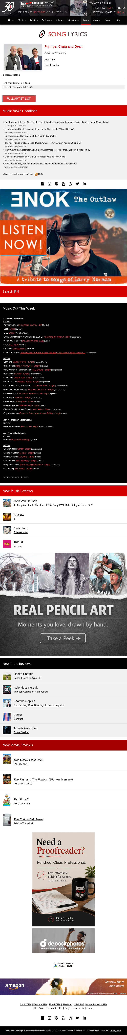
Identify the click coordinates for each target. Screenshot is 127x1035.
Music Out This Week (19, 308)
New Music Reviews (18, 491)
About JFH (25, 1004)
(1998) (18, 87)
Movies (96, 20)
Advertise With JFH (96, 1004)
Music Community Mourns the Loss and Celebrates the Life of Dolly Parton (41, 163)
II (14, 518)
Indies (59, 20)
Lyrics (86, 20)
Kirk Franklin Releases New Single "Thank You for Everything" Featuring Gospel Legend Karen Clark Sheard (56, 122)
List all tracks (51, 65)
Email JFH (55, 1004)
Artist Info (49, 59)
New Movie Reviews (18, 745)
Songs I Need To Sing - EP (28, 678)
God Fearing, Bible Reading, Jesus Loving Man (39, 705)
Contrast (18, 718)
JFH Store (39, 1008)
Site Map (67, 1004)
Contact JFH (40, 1004)
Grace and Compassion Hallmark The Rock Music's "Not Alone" (35, 157)
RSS (40, 174)
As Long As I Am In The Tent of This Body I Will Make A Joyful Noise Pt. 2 (53, 353)
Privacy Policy (115, 1031)
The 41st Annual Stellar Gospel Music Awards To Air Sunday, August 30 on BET (43, 143)
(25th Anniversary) (43, 779)
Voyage (18, 546)
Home (10, 20)
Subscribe (79, 1008)
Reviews (46, 20)
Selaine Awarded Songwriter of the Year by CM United (30, 136)
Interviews (72, 20)
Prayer (68, 1008)
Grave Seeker (21, 732)
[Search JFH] (118, 20)
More (108, 20)
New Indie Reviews (17, 663)
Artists (33, 20)
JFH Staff (79, 1004)
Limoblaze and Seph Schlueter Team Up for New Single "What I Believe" (39, 129)
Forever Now (21, 532)
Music (21, 20)
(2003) (16, 83)
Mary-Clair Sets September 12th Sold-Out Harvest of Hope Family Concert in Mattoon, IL (47, 150)
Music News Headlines (20, 111)
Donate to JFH (55, 1008)
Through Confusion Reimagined (31, 691)
